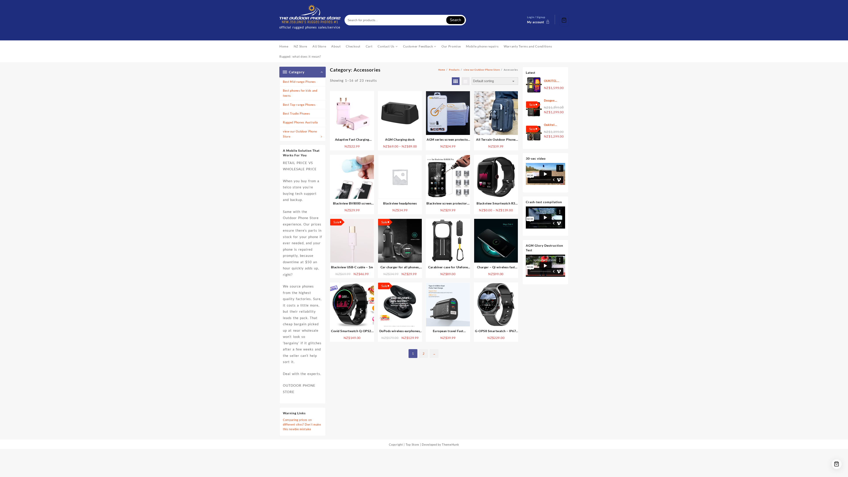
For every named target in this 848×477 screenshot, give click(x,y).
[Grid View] (456, 81)
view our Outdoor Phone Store (300, 134)
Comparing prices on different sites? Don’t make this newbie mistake (302, 424)
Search (455, 20)
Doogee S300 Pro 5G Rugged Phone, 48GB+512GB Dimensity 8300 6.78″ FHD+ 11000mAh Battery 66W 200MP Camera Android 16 (553, 101)
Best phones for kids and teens (300, 93)
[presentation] (555, 106)
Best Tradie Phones (296, 113)
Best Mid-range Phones (299, 81)
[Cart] (564, 20)
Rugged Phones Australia (300, 122)
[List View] (465, 81)
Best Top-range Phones (299, 104)
